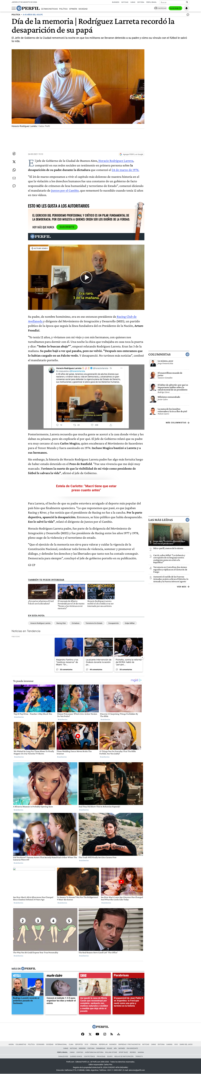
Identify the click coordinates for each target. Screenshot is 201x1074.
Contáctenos (89, 1056)
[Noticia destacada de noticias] (27, 976)
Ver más (181, 587)
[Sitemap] (118, 1034)
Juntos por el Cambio (65, 190)
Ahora (11, 1044)
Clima (71, 1044)
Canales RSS (63, 1056)
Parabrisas (100, 1048)
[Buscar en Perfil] (187, 2)
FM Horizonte (132, 1048)
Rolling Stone (111, 1052)
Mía (115, 1048)
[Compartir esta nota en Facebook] (14, 153)
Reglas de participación (123, 1056)
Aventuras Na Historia (94, 1052)
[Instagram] (104, 1034)
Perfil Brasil (151, 2)
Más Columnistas (176, 423)
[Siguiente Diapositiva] (142, 657)
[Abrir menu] (14, 8)
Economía (40, 1044)
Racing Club (61, 623)
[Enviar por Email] (14, 178)
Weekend (82, 1048)
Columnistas (159, 354)
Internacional (61, 1044)
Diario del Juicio (186, 1044)
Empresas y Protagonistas (129, 1044)
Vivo (176, 1044)
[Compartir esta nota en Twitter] (14, 161)
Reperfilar (103, 1044)
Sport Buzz (123, 1052)
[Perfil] (28, 969)
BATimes (122, 1048)
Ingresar (162, 8)
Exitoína (140, 2)
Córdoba (93, 1044)
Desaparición (113, 623)
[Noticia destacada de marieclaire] (61, 976)
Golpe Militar (130, 623)
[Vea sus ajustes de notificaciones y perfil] (186, 8)
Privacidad (101, 1056)
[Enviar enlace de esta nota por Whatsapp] (14, 169)
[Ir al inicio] (28, 8)
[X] (90, 1034)
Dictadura (75, 623)
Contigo (79, 1052)
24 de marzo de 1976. (125, 170)
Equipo (110, 1056)
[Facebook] (82, 1034)
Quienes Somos (76, 1056)
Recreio (133, 1052)
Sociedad (83, 9)
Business (115, 2)
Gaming (169, 1044)
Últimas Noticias (49, 9)
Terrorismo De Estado (94, 623)
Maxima (141, 1052)
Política (63, 9)
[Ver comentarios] (187, 15)
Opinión (73, 9)
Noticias (124, 2)
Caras (132, 2)
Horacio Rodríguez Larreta (115, 160)
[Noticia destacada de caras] (95, 976)
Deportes (79, 1044)
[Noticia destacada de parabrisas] (128, 976)
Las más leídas (160, 520)
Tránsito (139, 1056)
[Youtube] (97, 1034)
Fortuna (91, 1048)
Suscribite (175, 8)
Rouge (109, 1048)
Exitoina (161, 1044)
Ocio (86, 1044)
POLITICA (16, 15)
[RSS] (111, 1034)
